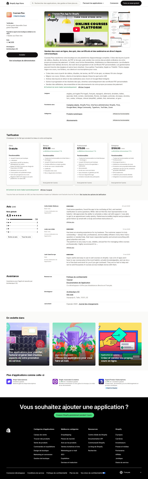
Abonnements (72, 120)
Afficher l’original (84, 87)
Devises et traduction (69, 462)
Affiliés (118, 454)
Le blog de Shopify (95, 447)
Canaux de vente (40, 435)
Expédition (65, 458)
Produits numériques (74, 114)
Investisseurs (120, 443)
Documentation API (95, 439)
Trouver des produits (42, 439)
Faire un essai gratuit (131, 3)
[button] (27, 381)
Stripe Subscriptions (20, 380)
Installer (22, 55)
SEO (62, 454)
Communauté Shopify (96, 443)
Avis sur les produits (68, 443)
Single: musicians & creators (69, 380)
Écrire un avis (12, 237)
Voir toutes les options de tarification (93, 194)
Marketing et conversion (43, 454)
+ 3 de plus (120, 42)
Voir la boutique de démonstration (22, 61)
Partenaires (119, 451)
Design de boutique (41, 451)
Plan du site (74, 473)
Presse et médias (122, 447)
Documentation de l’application (78, 283)
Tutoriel (69, 280)
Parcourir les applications (92, 3)
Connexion (114, 3)
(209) (12, 42)
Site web (70, 295)
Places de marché (68, 439)
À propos (119, 435)
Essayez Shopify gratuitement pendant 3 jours (74, 415)
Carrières (119, 439)
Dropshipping (66, 435)
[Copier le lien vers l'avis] (59, 206)
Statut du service (121, 462)
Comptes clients (73, 105)
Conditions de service (35, 473)
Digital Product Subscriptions (115, 380)
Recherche (92, 451)
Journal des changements (88, 304)
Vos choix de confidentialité (91, 473)
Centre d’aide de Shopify (97, 435)
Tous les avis (26, 237)
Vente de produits (40, 443)
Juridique (119, 458)
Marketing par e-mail (69, 451)
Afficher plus (70, 222)
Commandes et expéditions (44, 447)
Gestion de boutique (41, 458)
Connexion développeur (15, 473)
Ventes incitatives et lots (70, 447)
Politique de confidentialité (77, 277)
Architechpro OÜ (12, 49)
